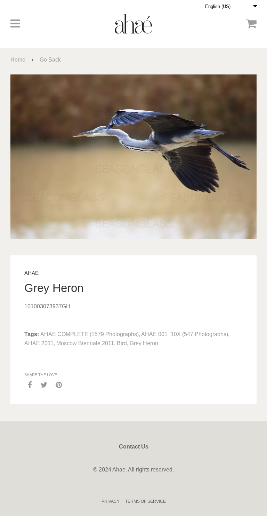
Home (17, 60)
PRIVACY (111, 501)
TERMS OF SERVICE (145, 501)
